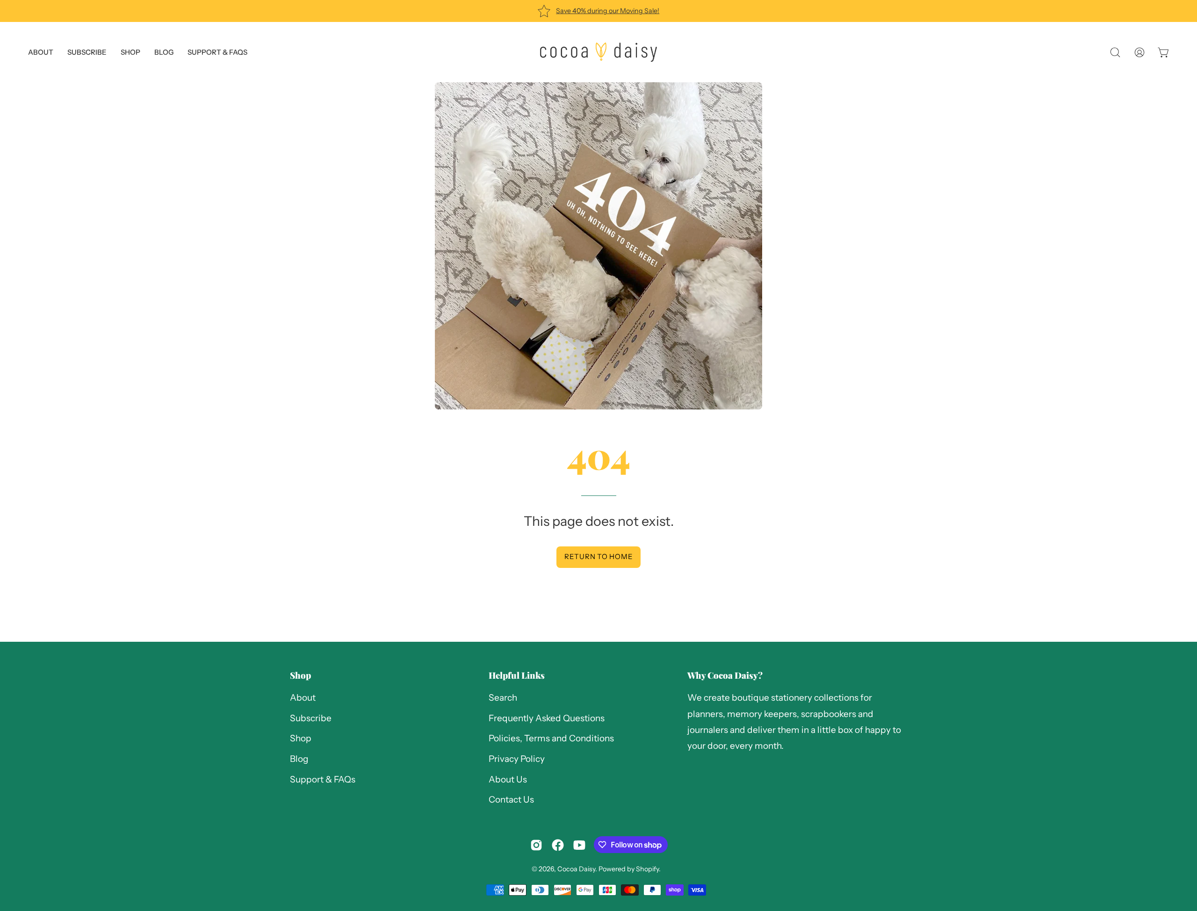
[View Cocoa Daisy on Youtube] (579, 845)
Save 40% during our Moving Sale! (607, 11)
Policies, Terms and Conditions (551, 738)
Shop (300, 675)
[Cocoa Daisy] (598, 52)
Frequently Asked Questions (547, 718)
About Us (508, 779)
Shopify (647, 869)
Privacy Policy (517, 758)
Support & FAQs (322, 779)
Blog (299, 758)
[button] (217, 52)
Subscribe (311, 718)
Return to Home (598, 556)
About (303, 697)
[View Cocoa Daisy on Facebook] (558, 845)
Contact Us (511, 800)
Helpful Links (517, 675)
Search (503, 697)
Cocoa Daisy (576, 869)
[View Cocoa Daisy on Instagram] (536, 845)
